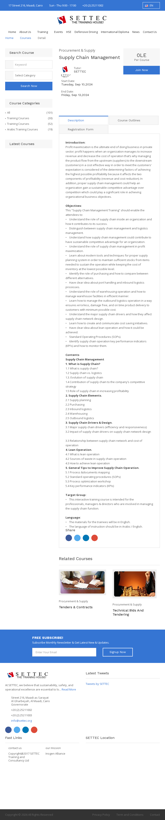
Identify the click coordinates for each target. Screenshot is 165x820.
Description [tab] (76, 120)
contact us (15, 748)
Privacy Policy (101, 815)
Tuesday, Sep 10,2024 (77, 84)
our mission (53, 748)
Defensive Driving (86, 32)
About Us (25, 32)
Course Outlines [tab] (129, 120)
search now (29, 86)
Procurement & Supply (77, 50)
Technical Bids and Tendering (128, 612)
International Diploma (115, 32)
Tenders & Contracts (76, 607)
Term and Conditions (130, 815)
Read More (69, 689)
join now (141, 70)
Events (58, 32)
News (136, 32)
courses (25, 38)
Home (12, 32)
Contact (155, 815)
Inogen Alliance (55, 753)
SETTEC (80, 71)
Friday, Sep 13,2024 (75, 95)
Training (42, 32)
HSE (68, 32)
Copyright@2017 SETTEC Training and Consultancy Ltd (24, 757)
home (9, 38)
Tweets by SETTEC (97, 684)
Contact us (150, 32)
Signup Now (118, 652)
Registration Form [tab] (80, 129)
